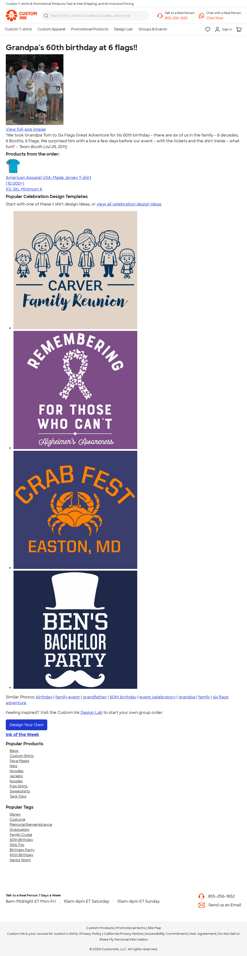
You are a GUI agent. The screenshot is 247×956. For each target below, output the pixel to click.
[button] (223, 18)
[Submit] (46, 15)
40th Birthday (21, 855)
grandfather (95, 697)
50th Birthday (21, 840)
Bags (14, 751)
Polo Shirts (18, 786)
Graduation (19, 829)
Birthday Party (22, 850)
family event (67, 697)
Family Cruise (21, 835)
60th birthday (123, 697)
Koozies (16, 781)
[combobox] (95, 15)
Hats (13, 766)
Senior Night (20, 860)
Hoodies (16, 771)
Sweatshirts (20, 791)
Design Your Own (26, 724)
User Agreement (202, 934)
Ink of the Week (22, 734)
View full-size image (26, 129)
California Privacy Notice (123, 934)
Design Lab (92, 712)
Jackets (16, 776)
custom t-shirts (66, 934)
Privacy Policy (90, 934)
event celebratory (157, 697)
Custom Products (100, 928)
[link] (21, 15)
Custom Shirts (22, 756)
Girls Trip (17, 845)
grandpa (186, 697)
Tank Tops (18, 796)
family (204, 697)
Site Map (154, 928)
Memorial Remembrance (31, 824)
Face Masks (19, 761)
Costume (17, 819)
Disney (15, 814)
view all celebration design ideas (129, 204)
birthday (44, 697)
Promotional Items (130, 928)
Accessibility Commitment (166, 934)
